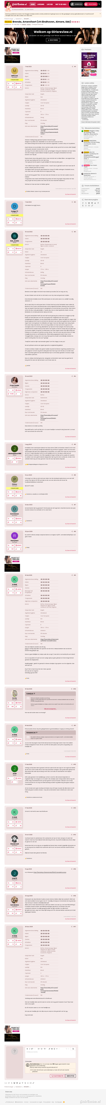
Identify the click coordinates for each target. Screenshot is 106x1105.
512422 (28, 24)
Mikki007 (83, 108)
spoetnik (94, 104)
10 (20, 852)
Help (53, 1102)
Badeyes (93, 88)
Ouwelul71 (87, 100)
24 (20, 593)
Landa (83, 100)
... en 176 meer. (85, 119)
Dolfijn (90, 107)
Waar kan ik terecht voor (90, 179)
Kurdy (82, 88)
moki (92, 111)
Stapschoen (88, 88)
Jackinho (90, 86)
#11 (75, 725)
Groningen (86, 138)
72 (20, 549)
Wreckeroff (84, 86)
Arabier (83, 104)
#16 (74, 896)
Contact (26, 1102)
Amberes (88, 108)
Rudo (88, 98)
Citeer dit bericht (71, 194)
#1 (75, 66)
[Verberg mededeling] (100, 14)
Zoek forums (30, 9)
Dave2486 (84, 98)
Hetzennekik (89, 101)
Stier (90, 95)
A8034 (83, 94)
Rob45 (94, 107)
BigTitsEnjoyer (89, 105)
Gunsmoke (84, 117)
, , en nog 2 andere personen (38, 191)
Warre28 (83, 115)
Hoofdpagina (58, 1102)
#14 (74, 835)
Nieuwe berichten (19, 9)
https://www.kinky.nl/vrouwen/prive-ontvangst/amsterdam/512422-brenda (49, 128)
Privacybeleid (46, 1102)
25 (20, 495)
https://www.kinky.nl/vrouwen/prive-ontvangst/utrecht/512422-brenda (49, 418)
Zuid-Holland (87, 150)
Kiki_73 (90, 90)
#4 (75, 376)
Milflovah (8, 24)
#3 (75, 232)
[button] (75, 21)
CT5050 (93, 108)
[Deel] (72, 67)
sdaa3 (95, 94)
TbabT (91, 102)
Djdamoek (84, 114)
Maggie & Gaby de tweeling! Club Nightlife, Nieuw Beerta (91, 132)
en (37, 464)
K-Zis (93, 101)
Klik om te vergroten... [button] (50, 709)
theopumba (93, 100)
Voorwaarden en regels (36, 1102)
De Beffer (95, 86)
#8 (75, 531)
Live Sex (50, 4)
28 (20, 87)
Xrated (93, 115)
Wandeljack (84, 118)
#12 (74, 764)
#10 (74, 689)
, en (37, 494)
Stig (94, 105)
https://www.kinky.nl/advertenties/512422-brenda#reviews (49, 640)
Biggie (83, 87)
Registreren (54, 40)
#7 (75, 505)
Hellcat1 (96, 98)
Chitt (89, 93)
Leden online (89, 83)
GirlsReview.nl (10, 1102)
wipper (83, 105)
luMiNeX (91, 87)
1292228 (24, 24)
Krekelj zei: (30, 693)
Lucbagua (88, 115)
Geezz (93, 114)
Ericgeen (83, 91)
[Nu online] (14, 696)
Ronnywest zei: (31, 732)
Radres (92, 98)
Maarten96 (84, 102)
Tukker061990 (84, 90)
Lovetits (92, 93)
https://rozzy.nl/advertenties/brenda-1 (49, 133)
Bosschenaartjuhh (86, 111)
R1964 (87, 91)
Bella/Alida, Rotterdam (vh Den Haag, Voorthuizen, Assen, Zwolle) (92, 143)
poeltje (89, 114)
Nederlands (19, 1102)
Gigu (91, 94)
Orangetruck (91, 97)
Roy (88, 102)
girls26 (98, 193)
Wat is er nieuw (61, 4)
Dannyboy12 (84, 93)
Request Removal (38, 24)
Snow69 (92, 112)
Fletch (96, 93)
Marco (86, 87)
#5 (75, 444)
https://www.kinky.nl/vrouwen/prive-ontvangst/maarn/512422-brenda (49, 283)
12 (20, 522)
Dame (26, 648)
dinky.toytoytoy (85, 95)
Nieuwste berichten (92, 128)
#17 (74, 927)
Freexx (94, 87)
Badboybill (95, 90)
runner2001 (95, 110)
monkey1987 (89, 104)
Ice (85, 112)
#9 (75, 575)
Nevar (87, 112)
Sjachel (97, 114)
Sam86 (83, 101)
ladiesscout (90, 117)
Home (33, 4)
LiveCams (40, 4)
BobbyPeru (92, 91)
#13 (74, 808)
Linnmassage (84, 107)
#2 (75, 202)
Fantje (93, 95)
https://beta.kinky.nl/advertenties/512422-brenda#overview (50, 872)
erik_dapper (84, 97)
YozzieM (95, 102)
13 (20, 394)
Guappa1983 (84, 110)
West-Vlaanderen (88, 163)
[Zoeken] (99, 4)
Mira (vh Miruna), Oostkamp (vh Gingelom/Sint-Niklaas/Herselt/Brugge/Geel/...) (91, 155)
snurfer (90, 110)
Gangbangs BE (87, 171)
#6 (75, 475)
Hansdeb (96, 112)
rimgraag (87, 94)
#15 (74, 869)
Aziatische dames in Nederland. (90, 174)
